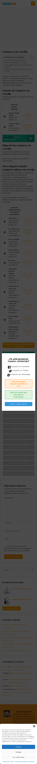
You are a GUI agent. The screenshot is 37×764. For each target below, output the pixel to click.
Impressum (31, 761)
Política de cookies (8, 761)
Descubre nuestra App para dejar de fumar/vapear (18, 395)
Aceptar (18, 747)
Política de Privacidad (21, 761)
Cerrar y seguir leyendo (18, 404)
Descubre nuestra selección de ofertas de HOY (18, 384)
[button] (34, 726)
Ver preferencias (18, 757)
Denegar (19, 752)
